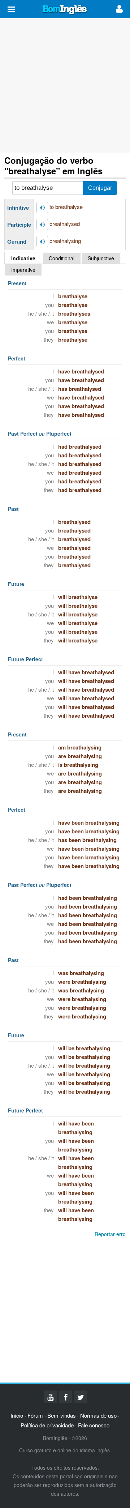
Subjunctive (101, 258)
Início (16, 1415)
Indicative (23, 258)
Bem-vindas (61, 1415)
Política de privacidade (47, 1425)
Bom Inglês (65, 9)
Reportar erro (110, 1234)
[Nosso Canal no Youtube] (50, 1396)
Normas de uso (98, 1415)
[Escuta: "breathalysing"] (42, 241)
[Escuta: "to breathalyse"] (42, 207)
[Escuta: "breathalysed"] (42, 224)
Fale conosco (93, 1425)
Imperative (23, 269)
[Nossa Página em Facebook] (65, 1396)
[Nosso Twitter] (80, 1396)
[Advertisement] (65, 85)
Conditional (61, 258)
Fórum (35, 1415)
